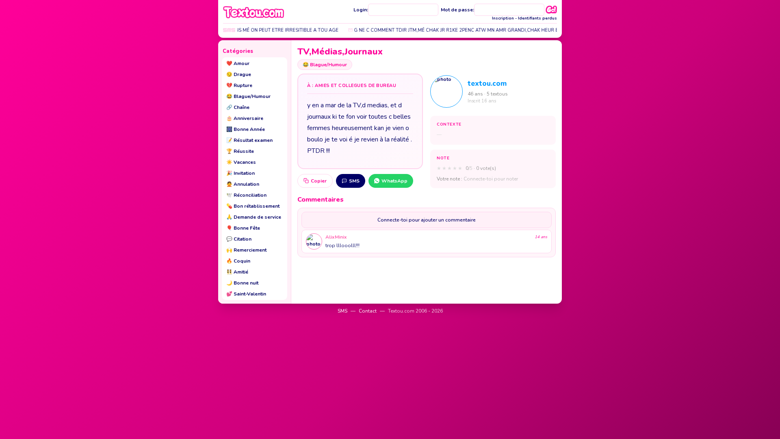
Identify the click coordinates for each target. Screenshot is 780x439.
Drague (238, 74)
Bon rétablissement (253, 206)
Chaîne (237, 107)
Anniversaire (244, 118)
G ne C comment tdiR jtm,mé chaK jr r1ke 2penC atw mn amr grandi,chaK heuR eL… (451, 30)
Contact (368, 311)
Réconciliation (246, 195)
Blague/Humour (248, 96)
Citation (238, 239)
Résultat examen (249, 140)
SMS (354, 181)
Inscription (503, 18)
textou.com (487, 83)
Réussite (240, 151)
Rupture (239, 85)
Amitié (237, 272)
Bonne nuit (242, 283)
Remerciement (246, 250)
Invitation (240, 173)
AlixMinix (336, 237)
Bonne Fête (243, 228)
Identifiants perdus (537, 18)
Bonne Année (245, 129)
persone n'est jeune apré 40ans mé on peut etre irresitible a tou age (242, 30)
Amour (237, 63)
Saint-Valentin (246, 294)
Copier (319, 181)
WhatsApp (394, 181)
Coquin (238, 261)
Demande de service (253, 217)
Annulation (242, 184)
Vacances (241, 162)
